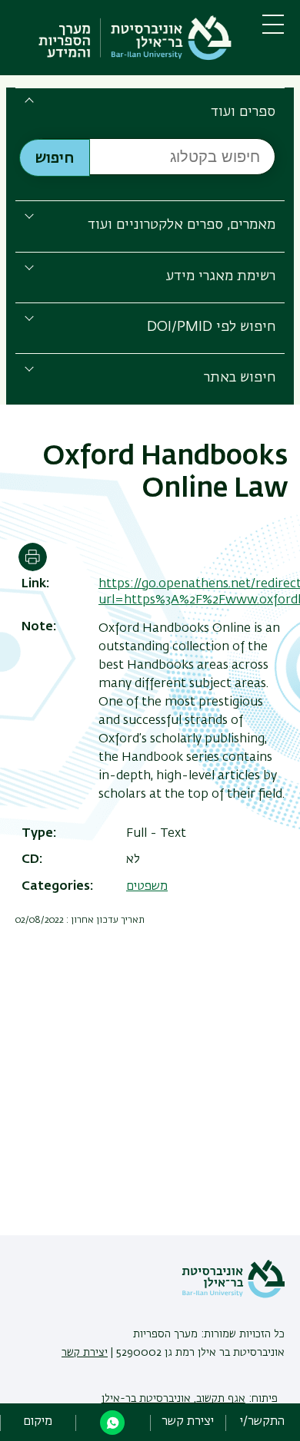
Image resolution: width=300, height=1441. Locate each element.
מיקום (37, 1422)
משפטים (147, 887)
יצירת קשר (85, 1352)
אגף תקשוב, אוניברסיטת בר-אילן (173, 1398)
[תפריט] (273, 31)
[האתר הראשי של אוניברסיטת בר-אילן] (233, 1295)
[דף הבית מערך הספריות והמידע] (126, 40)
